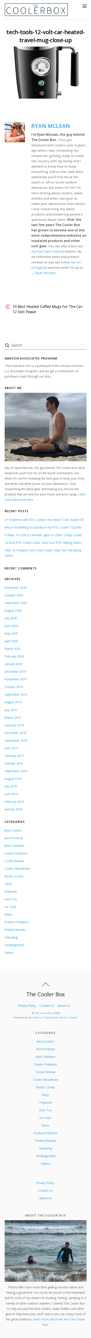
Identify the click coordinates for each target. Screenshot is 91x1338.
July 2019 (11, 710)
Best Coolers (13, 830)
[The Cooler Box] (36, 14)
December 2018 (15, 733)
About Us (64, 1006)
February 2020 (14, 656)
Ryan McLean (50, 125)
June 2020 (11, 626)
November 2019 (16, 679)
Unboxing (11, 937)
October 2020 (14, 595)
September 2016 (16, 771)
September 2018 (16, 740)
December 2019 (15, 672)
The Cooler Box (43, 1013)
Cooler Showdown (17, 869)
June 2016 (11, 794)
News (8, 914)
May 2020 (11, 633)
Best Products (14, 838)
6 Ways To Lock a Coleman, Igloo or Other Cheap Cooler (43, 535)
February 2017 (14, 756)
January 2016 (13, 809)
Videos (9, 953)
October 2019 (14, 687)
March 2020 (13, 649)
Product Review (15, 930)
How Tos (11, 899)
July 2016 (11, 786)
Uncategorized (14, 945)
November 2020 (16, 588)
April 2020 (11, 641)
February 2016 (14, 802)
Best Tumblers (14, 846)
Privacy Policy (27, 1006)
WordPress (35, 1017)
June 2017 (11, 748)
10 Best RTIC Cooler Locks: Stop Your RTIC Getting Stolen (43, 543)
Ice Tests (11, 907)
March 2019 (13, 718)
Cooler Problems (16, 853)
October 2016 (14, 763)
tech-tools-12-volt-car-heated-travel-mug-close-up (45, 36)
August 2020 (13, 610)
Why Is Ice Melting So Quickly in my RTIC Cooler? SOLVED (43, 527)
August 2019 (13, 702)
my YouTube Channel (47, 251)
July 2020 (11, 618)
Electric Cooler (14, 876)
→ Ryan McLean (43, 273)
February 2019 (14, 725)
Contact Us (47, 1006)
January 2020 (13, 664)
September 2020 (16, 603)
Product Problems (17, 922)
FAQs (8, 884)
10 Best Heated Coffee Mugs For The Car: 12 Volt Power (48, 309)
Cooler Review (14, 861)
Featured (11, 891)
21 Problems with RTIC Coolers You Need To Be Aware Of (44, 520)
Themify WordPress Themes (61, 1017)
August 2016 (13, 779)
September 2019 (16, 694)
